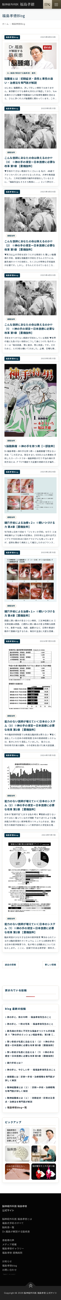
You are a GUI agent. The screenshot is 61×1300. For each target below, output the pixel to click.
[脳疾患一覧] (17, 1154)
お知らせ (7, 1261)
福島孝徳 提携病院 (12, 1252)
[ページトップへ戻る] (30, 1286)
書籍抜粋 (11, 152)
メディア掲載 (9, 1244)
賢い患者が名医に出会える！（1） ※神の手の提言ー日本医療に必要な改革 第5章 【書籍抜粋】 (30, 1054)
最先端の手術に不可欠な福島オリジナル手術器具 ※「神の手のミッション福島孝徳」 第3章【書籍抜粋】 (30, 1033)
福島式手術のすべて (13, 1223)
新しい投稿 (50, 964)
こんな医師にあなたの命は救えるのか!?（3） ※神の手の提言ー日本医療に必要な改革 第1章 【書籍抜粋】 (29, 162)
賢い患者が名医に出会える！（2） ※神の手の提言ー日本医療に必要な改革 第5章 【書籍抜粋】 (30, 1043)
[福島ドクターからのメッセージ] (17, 1171)
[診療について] (17, 1136)
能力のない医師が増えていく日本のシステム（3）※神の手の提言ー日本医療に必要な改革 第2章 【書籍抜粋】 (29, 725)
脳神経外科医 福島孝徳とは (17, 1219)
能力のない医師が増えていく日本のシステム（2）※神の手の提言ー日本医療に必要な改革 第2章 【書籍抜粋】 (29, 805)
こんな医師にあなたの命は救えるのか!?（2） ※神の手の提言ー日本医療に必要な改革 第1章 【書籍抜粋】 (29, 245)
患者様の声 (8, 1240)
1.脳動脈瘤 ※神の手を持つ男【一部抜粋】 (30, 446)
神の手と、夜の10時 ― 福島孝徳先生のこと (29, 1017)
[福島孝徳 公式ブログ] (43, 1154)
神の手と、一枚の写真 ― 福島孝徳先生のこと (30, 1024)
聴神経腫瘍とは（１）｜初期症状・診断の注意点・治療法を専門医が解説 (30, 1100)
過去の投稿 (10, 964)
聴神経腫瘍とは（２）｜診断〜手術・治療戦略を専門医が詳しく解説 (30, 1089)
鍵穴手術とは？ (15, 1063)
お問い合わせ (9, 1269)
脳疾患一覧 (8, 1227)
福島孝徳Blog (12, 37)
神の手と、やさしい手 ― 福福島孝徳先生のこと (31, 1069)
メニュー (56, 4)
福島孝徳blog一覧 (17, 1107)
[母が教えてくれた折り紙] (43, 1171)
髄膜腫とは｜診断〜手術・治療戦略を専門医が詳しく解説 (30, 1078)
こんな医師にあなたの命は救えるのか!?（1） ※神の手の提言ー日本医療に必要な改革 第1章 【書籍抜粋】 (29, 328)
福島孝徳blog (9, 1265)
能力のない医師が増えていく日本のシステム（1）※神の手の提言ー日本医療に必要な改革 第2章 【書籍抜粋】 (29, 928)
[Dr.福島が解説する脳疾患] (43, 1136)
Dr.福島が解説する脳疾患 (16, 1231)
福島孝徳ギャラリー (13, 1248)
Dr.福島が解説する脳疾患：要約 (21, 73)
